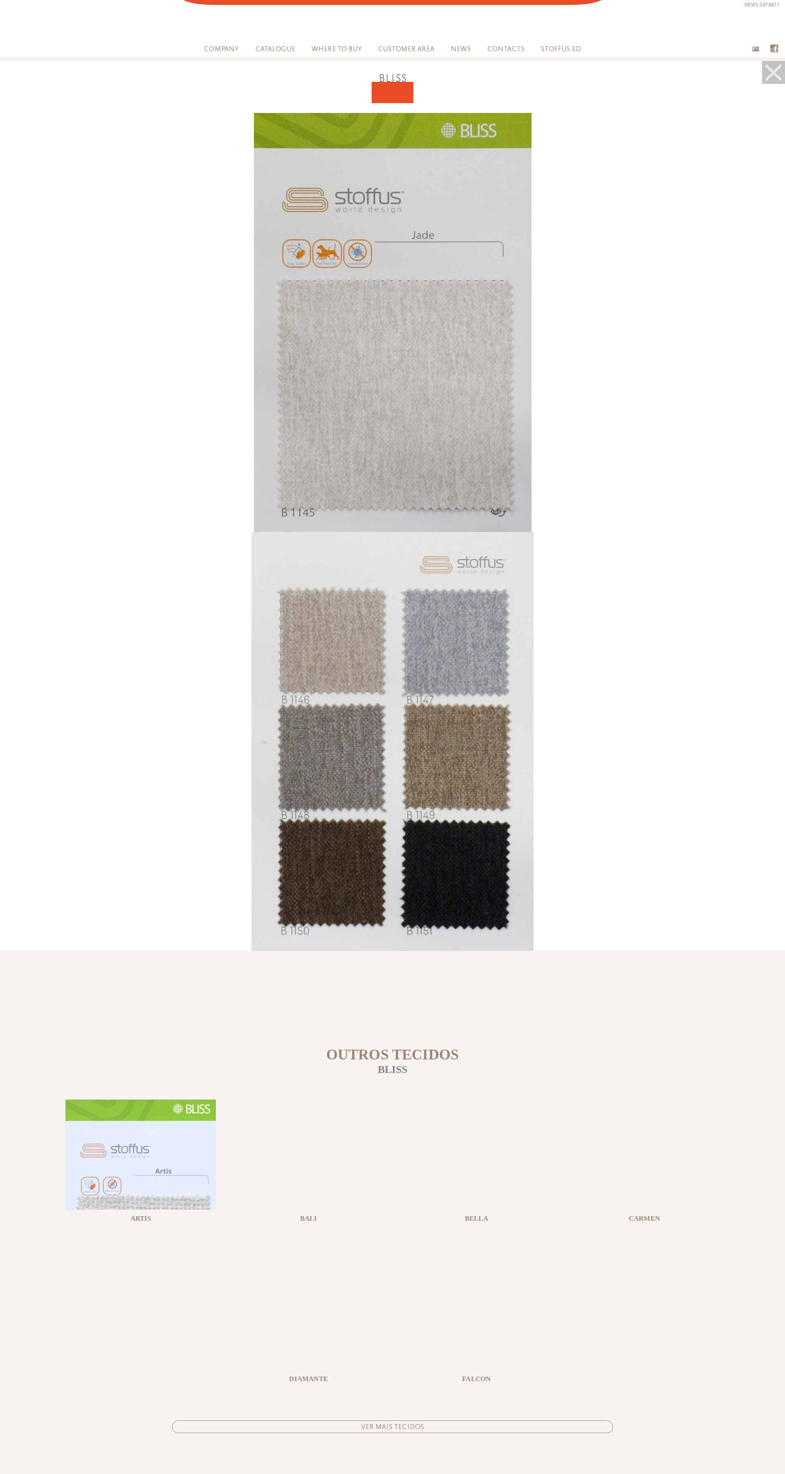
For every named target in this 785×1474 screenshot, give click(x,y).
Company (221, 49)
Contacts (506, 49)
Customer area (406, 49)
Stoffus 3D (561, 49)
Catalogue (275, 49)
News (461, 49)
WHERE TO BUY (337, 49)
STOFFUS (392, 26)
